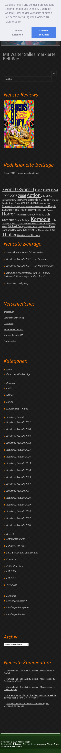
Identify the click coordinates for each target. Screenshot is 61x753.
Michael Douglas (17, 226)
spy (36, 230)
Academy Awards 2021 (18, 422)
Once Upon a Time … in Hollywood (22, 698)
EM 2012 (11, 578)
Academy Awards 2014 (18, 470)
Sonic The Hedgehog (17, 283)
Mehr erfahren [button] (13, 21)
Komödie (40, 219)
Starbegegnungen (15, 539)
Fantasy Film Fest (15, 546)
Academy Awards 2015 (18, 463)
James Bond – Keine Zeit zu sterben (25, 252)
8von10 (26, 189)
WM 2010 (11, 585)
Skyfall (7, 673)
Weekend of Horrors (28, 235)
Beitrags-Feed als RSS (13, 329)
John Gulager (23, 220)
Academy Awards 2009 (18, 505)
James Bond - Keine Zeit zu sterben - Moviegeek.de (29, 671)
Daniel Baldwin (31, 207)
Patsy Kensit (43, 227)
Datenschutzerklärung (14, 318)
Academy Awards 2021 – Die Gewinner (27, 259)
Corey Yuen (20, 207)
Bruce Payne (14, 203)
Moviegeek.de (24, 742)
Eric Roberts (22, 209)
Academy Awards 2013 (18, 477)
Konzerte (11, 559)
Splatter (28, 230)
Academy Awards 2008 (18, 511)
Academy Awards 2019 (18, 436)
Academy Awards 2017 (18, 450)
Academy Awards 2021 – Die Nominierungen (30, 266)
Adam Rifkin (46, 196)
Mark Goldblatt (38, 224)
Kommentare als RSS (13, 335)
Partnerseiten (10, 341)
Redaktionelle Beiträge (18, 374)
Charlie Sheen (29, 202)
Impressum (9, 312)
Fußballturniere (14, 566)
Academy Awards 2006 (18, 525)
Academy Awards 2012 (18, 484)
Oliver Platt (32, 226)
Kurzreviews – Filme (17, 409)
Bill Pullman (23, 199)
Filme (9, 388)
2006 (22, 196)
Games (9, 395)
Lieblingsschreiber (16, 614)
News (9, 369)
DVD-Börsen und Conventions (22, 553)
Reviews (10, 383)
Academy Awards (15, 417)
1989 (46, 190)
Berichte (10, 534)
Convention (8, 206)
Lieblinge (11, 596)
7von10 (10, 189)
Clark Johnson (43, 203)
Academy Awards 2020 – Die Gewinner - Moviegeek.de (31, 695)
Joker (21, 706)
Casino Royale (10, 689)
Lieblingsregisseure (16, 601)
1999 (5, 196)
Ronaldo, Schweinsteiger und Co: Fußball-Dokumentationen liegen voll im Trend (27, 274)
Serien (9, 402)
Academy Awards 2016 (18, 457)
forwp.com (41, 744)
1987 (38, 190)
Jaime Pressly (21, 215)
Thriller (9, 234)
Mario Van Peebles (22, 223)
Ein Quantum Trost (12, 681)
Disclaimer (8, 323)
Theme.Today (53, 744)
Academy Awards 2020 (18, 429)
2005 (13, 196)
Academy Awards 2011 (18, 491)
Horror (8, 213)
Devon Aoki (43, 207)
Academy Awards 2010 (18, 498)
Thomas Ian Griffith (47, 230)
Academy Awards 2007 (18, 518)
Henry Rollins (35, 210)
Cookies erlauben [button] (44, 32)
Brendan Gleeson (40, 199)
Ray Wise (17, 230)
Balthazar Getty (9, 200)
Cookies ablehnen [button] (17, 32)
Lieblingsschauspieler (17, 607)
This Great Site (19, 744)
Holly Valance (47, 210)
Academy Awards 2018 (18, 443)
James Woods (36, 214)
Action (34, 195)
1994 (54, 190)
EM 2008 (11, 571)
